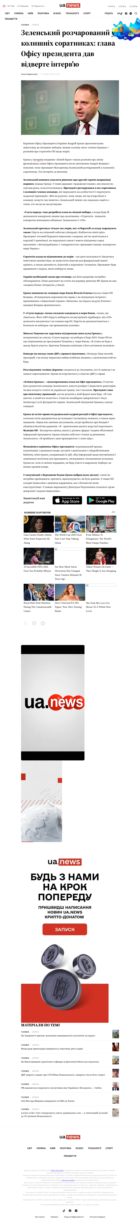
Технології (72, 13)
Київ (30, 13)
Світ (7, 13)
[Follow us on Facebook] (126, 13)
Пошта (109, 13)
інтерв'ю (38, 159)
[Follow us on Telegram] (130, 13)
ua (118, 13)
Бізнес (57, 13)
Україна (18, 13)
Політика (43, 13)
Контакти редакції (97, 1217)
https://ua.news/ (57, 1170)
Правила (54, 1217)
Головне (25, 25)
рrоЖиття (11, 19)
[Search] (135, 13)
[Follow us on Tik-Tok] (121, 13)
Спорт (87, 13)
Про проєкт (40, 1217)
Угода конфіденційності (74, 1217)
